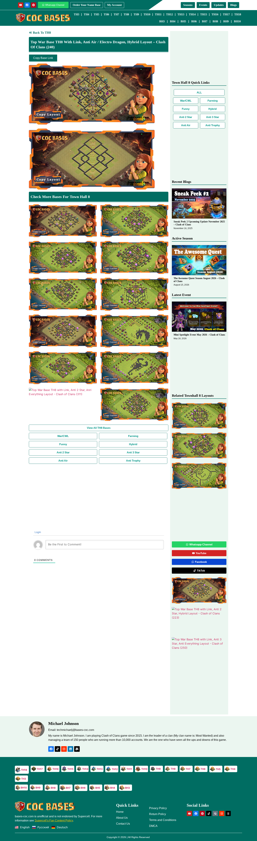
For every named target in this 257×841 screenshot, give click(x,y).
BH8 (215, 21)
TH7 (116, 14)
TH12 (169, 14)
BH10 (237, 21)
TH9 (136, 14)
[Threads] (228, 813)
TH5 (96, 14)
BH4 (172, 21)
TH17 (226, 14)
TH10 (147, 14)
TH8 (126, 14)
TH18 (237, 14)
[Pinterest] (33, 5)
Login (37, 532)
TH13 (180, 14)
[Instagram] (64, 749)
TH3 (76, 14)
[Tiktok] (57, 749)
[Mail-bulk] (77, 749)
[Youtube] (20, 5)
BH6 (194, 21)
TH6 (106, 14)
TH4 (86, 14)
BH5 (183, 21)
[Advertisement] (98, 490)
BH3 (162, 21)
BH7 (204, 21)
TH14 (192, 14)
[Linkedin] (70, 749)
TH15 (203, 14)
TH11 (158, 14)
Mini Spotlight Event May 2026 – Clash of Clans (199, 334)
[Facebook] (27, 5)
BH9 (226, 21)
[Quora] (215, 813)
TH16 (215, 14)
